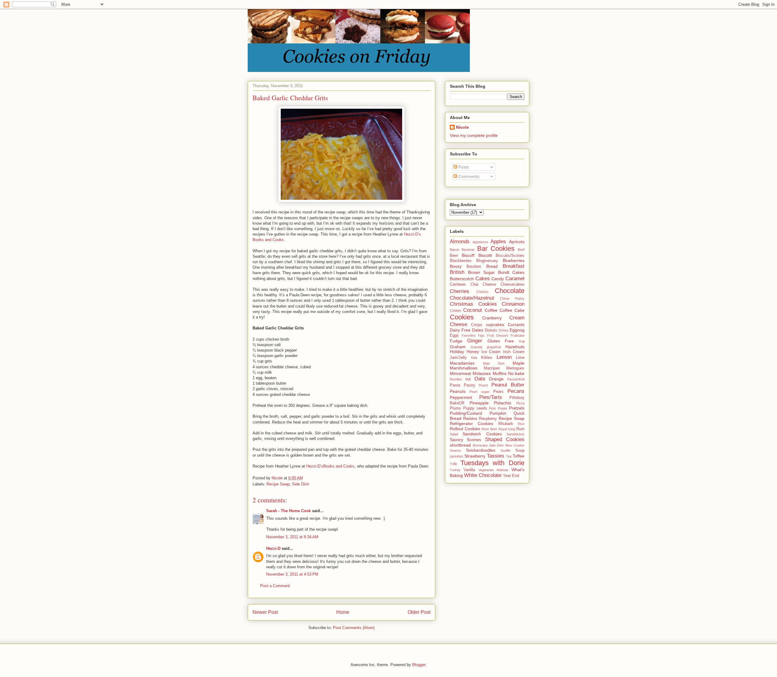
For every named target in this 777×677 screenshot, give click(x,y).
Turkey (455, 470)
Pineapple (479, 402)
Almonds (460, 241)
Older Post (419, 612)
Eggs (454, 335)
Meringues (515, 368)
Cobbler (455, 310)
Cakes (482, 278)
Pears (498, 392)
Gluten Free (500, 340)
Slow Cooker (514, 445)
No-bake (516, 373)
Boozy (456, 266)
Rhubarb (505, 424)
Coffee (491, 310)
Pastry (469, 385)
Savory (456, 439)
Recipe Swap (278, 484)
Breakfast (513, 266)
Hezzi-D (273, 548)
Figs (481, 335)
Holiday (457, 351)
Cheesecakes (512, 284)
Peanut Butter (508, 385)
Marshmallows (463, 368)
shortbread (460, 445)
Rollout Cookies (465, 428)
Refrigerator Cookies (471, 423)
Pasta (455, 385)
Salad (454, 434)
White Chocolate (482, 475)
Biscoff (468, 255)
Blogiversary (487, 261)
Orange (496, 378)
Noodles (456, 379)
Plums (455, 408)
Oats (479, 379)
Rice (521, 424)
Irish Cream (513, 352)
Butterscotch (462, 278)
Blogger (418, 664)
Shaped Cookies (504, 439)
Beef (521, 249)
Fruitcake (517, 335)
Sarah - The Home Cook (288, 511)
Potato (502, 408)
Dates (477, 330)
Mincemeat (460, 373)
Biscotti (485, 255)
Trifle (453, 464)
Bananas (468, 249)
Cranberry (492, 317)
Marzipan (492, 368)
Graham (458, 346)
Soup (519, 450)
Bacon (454, 249)
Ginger (474, 341)
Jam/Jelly (458, 358)
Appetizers (480, 242)
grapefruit (494, 347)
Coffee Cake (512, 310)
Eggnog (517, 330)
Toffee (518, 456)
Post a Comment (275, 585)
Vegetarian (486, 470)
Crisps (476, 325)
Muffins (500, 373)
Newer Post (265, 612)
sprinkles (456, 456)
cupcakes (495, 324)
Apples (498, 241)
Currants (516, 324)
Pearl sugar (479, 391)
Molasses (482, 373)
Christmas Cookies (473, 304)
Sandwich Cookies (482, 433)
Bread (492, 266)
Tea (508, 456)
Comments (468, 176)
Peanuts (458, 391)
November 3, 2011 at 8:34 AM (292, 537)
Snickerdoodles (480, 450)
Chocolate (509, 290)
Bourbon (474, 266)
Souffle (505, 450)
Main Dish (494, 363)
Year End (511, 476)
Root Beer (489, 429)
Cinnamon (513, 304)
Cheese (489, 284)
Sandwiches (515, 434)
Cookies (462, 317)
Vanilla (469, 470)
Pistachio (502, 402)
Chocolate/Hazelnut (472, 298)
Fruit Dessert (497, 335)
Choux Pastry (512, 298)
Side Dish (300, 484)
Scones (474, 439)
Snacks (455, 450)
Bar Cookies (496, 248)
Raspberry (488, 419)
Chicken (482, 292)
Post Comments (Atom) (354, 627)
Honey (473, 351)
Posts (463, 167)
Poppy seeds (475, 408)
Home (342, 612)
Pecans (515, 391)
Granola (476, 347)
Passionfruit (515, 379)
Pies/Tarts (490, 397)
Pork (492, 408)
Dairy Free (460, 330)
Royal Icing (506, 429)
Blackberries (461, 261)
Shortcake (480, 445)
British (457, 272)
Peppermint (461, 397)
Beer (454, 255)
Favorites (469, 335)
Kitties (486, 358)
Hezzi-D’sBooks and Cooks (330, 466)
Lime (520, 358)
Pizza (520, 403)
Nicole (462, 127)
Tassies (495, 456)
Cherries (459, 291)
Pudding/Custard (466, 413)
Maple (518, 363)
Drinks (503, 330)
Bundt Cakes (511, 272)
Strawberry (474, 456)
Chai (474, 284)
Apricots (516, 241)
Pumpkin (498, 413)
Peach (483, 385)
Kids (474, 357)
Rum (520, 429)
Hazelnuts (514, 346)
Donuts (491, 330)
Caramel (514, 278)
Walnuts (502, 470)
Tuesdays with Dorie (492, 463)
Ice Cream (491, 352)
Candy (497, 278)
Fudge (456, 340)
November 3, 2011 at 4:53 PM (292, 574)
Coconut (472, 310)
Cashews (458, 284)
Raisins (470, 418)
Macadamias (462, 363)
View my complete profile (474, 135)
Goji (521, 341)
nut (468, 379)
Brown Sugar (481, 272)
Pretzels (516, 408)
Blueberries (513, 260)
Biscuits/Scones (510, 255)
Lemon (504, 357)
